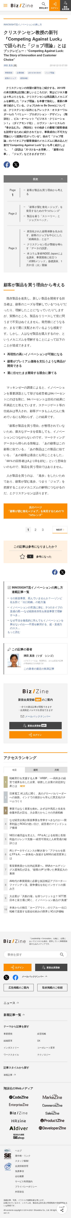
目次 (35, 179)
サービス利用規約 (24, 1181)
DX (38, 1040)
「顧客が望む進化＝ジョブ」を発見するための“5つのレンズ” (44, 208)
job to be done (34, 72)
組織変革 (8, 1040)
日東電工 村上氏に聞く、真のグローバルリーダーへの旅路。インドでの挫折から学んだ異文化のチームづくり (37, 797)
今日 (14, 769)
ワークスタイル (11, 1054)
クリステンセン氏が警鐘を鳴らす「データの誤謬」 (44, 246)
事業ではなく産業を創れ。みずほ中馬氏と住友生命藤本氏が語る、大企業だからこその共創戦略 (37, 810)
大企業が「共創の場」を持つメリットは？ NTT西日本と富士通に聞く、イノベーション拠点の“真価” (38, 898)
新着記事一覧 (12, 1015)
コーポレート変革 (46, 1047)
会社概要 (19, 1176)
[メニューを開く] (5, 5)
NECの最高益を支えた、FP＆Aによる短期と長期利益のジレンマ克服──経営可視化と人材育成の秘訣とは (38, 839)
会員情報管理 (21, 1165)
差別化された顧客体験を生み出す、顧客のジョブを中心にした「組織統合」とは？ (44, 235)
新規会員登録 (37, 725)
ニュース (9, 1003)
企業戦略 (20, 72)
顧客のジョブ (10, 78)
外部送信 (19, 1191)
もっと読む (13, 632)
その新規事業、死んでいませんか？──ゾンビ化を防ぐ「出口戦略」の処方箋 (36, 600)
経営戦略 (41, 1033)
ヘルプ (18, 1150)
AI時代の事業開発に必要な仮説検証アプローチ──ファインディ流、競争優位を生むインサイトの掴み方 (37, 884)
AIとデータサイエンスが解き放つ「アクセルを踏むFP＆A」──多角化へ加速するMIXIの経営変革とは (38, 854)
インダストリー (11, 1047)
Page (13, 213)
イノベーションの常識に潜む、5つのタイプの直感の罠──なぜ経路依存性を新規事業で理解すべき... (36, 611)
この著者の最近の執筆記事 (39, 668)
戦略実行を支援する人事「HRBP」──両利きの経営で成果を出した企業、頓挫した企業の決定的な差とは (37, 782)
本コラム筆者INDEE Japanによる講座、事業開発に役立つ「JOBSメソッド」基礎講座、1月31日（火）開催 (44, 259)
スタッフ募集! (22, 1160)
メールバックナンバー (37, 716)
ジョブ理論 (49, 72)
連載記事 (8, 1074)
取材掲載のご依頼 (52, 987)
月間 (56, 769)
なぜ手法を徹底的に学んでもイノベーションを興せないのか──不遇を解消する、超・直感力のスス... (37, 624)
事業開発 (8, 72)
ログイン (37, 734)
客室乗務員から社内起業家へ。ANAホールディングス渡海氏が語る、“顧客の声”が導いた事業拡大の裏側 (38, 869)
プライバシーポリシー (26, 1186)
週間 (35, 769)
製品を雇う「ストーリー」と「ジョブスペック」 (43, 218)
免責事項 (19, 1171)
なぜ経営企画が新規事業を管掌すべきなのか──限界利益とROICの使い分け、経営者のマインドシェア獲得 (38, 823)
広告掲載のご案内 (19, 987)
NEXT (59, 529)
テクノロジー (43, 1054)
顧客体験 (24, 78)
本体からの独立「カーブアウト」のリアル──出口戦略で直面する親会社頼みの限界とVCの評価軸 (38, 909)
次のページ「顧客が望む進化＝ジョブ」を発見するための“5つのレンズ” (35, 511)
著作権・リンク (22, 1155)
